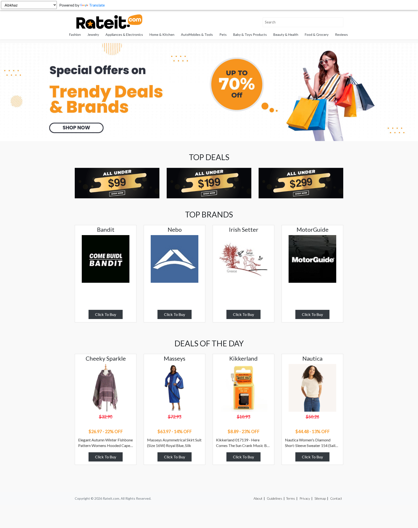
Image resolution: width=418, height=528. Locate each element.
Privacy (304, 498)
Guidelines (274, 498)
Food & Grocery (316, 34)
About (258, 498)
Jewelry (93, 34)
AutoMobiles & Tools (197, 34)
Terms (290, 498)
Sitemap (320, 498)
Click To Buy (105, 314)
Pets (223, 34)
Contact (336, 498)
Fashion (75, 34)
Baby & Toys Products (250, 34)
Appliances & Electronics (124, 34)
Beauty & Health (285, 34)
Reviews (341, 34)
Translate (97, 5)
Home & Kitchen (161, 34)
